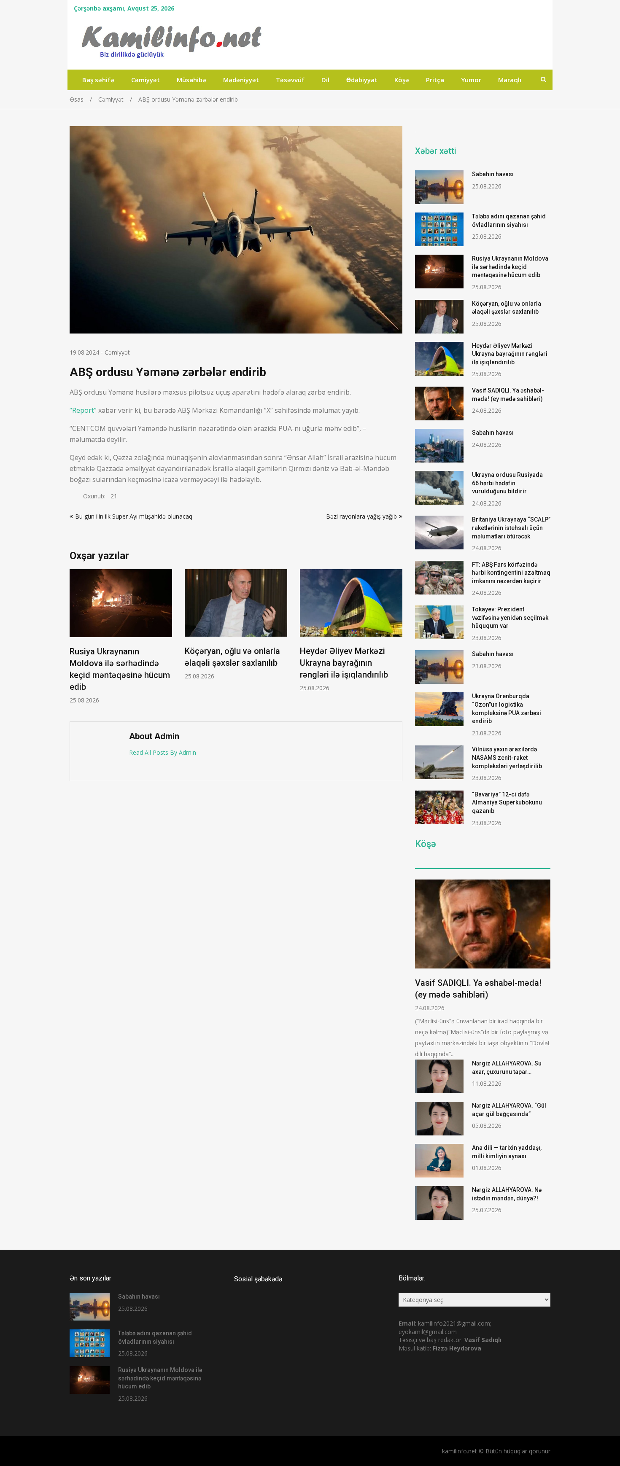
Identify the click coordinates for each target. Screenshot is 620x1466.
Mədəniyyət (241, 79)
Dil (325, 79)
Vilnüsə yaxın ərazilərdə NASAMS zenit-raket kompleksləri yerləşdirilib (507, 757)
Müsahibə (191, 79)
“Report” (83, 410)
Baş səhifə (98, 79)
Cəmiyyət (145, 79)
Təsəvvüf (290, 79)
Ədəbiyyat (361, 79)
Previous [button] (75, 641)
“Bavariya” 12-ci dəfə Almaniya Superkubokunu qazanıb (507, 802)
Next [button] (397, 641)
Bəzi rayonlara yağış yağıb (361, 516)
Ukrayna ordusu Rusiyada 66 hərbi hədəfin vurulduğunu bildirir (507, 483)
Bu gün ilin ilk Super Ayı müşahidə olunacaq (133, 516)
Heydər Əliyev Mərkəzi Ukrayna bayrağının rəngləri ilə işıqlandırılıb (344, 663)
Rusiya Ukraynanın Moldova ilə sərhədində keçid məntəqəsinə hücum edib (510, 266)
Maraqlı (509, 79)
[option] (120, 636)
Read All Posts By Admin (162, 752)
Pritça (435, 79)
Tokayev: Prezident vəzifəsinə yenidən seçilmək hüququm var (510, 617)
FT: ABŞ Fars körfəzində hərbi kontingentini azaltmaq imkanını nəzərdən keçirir (511, 572)
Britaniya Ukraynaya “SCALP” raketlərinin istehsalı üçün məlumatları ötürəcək (511, 527)
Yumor (471, 79)
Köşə (401, 79)
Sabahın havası (493, 174)
